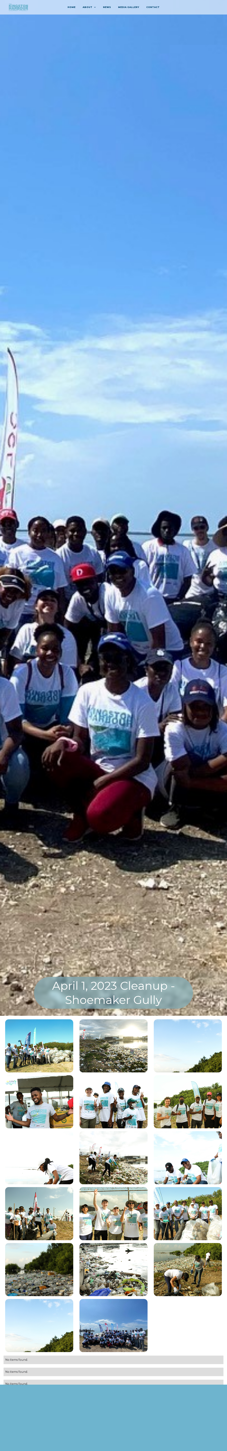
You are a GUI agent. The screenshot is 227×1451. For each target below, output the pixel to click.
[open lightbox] (39, 1046)
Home (72, 7)
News (107, 7)
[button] (89, 7)
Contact (153, 7)
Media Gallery (128, 7)
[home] (18, 7)
